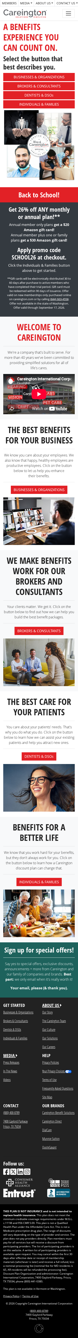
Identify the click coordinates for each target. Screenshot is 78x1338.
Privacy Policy (11, 1296)
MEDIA (9, 1055)
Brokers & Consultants (15, 1021)
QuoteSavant (49, 1147)
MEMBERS (9, 3)
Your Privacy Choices (53, 1071)
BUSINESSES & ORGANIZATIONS (39, 489)
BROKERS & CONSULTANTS (39, 631)
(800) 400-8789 (11, 1112)
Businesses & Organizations (18, 1012)
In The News (10, 1071)
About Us (43, 3)
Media (25, 3)
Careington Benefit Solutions (58, 1112)
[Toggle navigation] (68, 13)
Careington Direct (52, 1121)
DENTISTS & (39, 95)
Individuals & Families (15, 1038)
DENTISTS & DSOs (39, 756)
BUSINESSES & (39, 77)
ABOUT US (51, 1005)
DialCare (47, 1130)
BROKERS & (39, 86)
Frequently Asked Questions (57, 1088)
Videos (7, 1079)
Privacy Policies (50, 1062)
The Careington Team (54, 1021)
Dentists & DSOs (12, 1029)
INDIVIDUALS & (39, 104)
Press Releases (11, 1062)
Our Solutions (50, 1038)
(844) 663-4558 (59, 299)
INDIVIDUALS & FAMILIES (39, 882)
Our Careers (48, 1047)
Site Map (47, 1097)
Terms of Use (49, 1079)
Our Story (47, 1012)
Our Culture (48, 1029)
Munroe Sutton (51, 1138)
